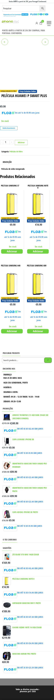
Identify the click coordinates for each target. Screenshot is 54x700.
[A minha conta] (36, 23)
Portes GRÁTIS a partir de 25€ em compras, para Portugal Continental (23, 32)
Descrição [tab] (7, 162)
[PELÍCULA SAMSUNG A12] (45, 42)
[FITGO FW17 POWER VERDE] (4, 42)
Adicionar (21, 142)
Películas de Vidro (16, 151)
